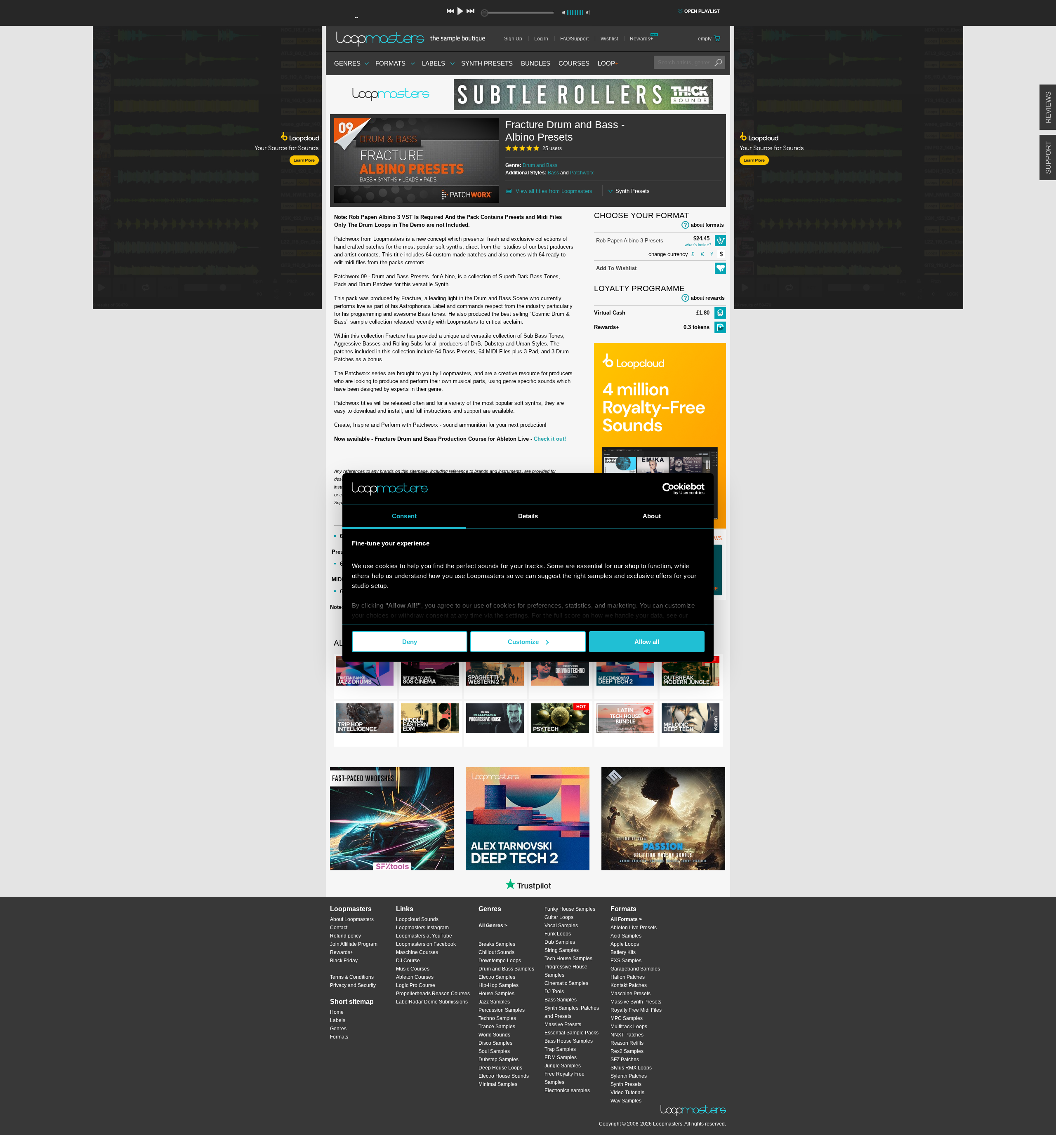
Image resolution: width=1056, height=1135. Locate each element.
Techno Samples (497, 1018)
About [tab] (652, 515)
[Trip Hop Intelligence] (365, 719)
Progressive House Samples (565, 971)
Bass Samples (560, 1000)
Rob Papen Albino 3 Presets (629, 240)
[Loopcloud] (161, 169)
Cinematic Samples (566, 983)
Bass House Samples (568, 1041)
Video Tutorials (627, 1092)
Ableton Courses (415, 977)
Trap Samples (560, 1049)
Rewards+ (641, 38)
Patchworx (582, 173)
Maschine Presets (630, 993)
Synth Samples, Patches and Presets (571, 1012)
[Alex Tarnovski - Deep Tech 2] (527, 818)
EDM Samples (560, 1057)
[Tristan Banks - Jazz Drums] (365, 672)
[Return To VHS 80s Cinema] (430, 672)
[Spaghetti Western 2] (495, 672)
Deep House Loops (500, 1068)
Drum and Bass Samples (506, 969)
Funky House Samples (569, 909)
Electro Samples (496, 977)
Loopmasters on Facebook (426, 944)
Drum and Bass (540, 165)
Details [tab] (528, 515)
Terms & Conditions (352, 977)
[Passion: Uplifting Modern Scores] (663, 818)
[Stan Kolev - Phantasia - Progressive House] (495, 719)
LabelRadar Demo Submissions (432, 1002)
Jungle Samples (562, 1066)
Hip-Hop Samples (498, 985)
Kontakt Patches (628, 985)
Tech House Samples (568, 958)
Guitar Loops (558, 917)
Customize (523, 641)
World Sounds (494, 1035)
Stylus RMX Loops (631, 1068)
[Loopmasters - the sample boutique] (413, 39)
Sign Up (513, 38)
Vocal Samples (561, 925)
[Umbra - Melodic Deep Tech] (690, 719)
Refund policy (345, 936)
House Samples (496, 993)
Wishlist (609, 38)
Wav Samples (625, 1101)
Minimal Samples (497, 1084)
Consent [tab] (404, 515)
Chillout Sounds (496, 952)
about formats (707, 225)
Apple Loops (624, 944)
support (1048, 157)
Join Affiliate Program (353, 944)
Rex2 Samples (627, 1051)
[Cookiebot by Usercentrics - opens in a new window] (668, 489)
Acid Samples (625, 936)
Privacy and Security (353, 985)
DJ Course (408, 960)
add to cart (720, 240)
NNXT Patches (627, 1035)
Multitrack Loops (628, 1026)
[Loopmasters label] (392, 95)
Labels (433, 63)
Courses (574, 63)
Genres (347, 63)
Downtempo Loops (499, 960)
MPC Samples (626, 1018)
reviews (1048, 107)
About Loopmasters (352, 919)
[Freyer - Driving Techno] (560, 672)
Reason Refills (627, 1043)
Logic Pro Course (415, 985)
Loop (608, 63)
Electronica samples (567, 1090)
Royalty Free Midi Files (636, 1010)
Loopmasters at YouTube (424, 936)
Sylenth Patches (628, 1076)
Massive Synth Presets (635, 1002)
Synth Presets (487, 63)
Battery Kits (623, 952)
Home (337, 1012)
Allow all (646, 641)
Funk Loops (557, 934)
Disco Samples (495, 1043)
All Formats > (626, 919)
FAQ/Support (574, 38)
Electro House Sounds (503, 1076)
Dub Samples (559, 942)
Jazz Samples (494, 1002)
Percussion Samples (501, 1010)
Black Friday (344, 960)
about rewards (708, 298)
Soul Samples (494, 1051)
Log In (541, 38)
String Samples (561, 950)
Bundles (535, 63)
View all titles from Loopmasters (554, 191)
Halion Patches (627, 977)
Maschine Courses (417, 952)
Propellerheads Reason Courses (433, 993)
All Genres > (492, 925)
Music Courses (412, 969)
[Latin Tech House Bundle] (625, 719)
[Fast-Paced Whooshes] (392, 818)
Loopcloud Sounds (417, 919)
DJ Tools (554, 991)
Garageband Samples (635, 969)
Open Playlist (702, 11)
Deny (409, 641)
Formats (390, 63)
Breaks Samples (496, 944)
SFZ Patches (624, 1059)
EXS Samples (625, 960)
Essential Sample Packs (571, 1033)
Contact (338, 928)
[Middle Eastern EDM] (430, 719)
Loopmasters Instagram (422, 928)
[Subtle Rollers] (583, 94)
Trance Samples (496, 1026)
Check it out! (550, 439)
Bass (553, 173)
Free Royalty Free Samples (564, 1078)
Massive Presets (562, 1024)
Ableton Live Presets (633, 928)
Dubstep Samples (498, 1059)
